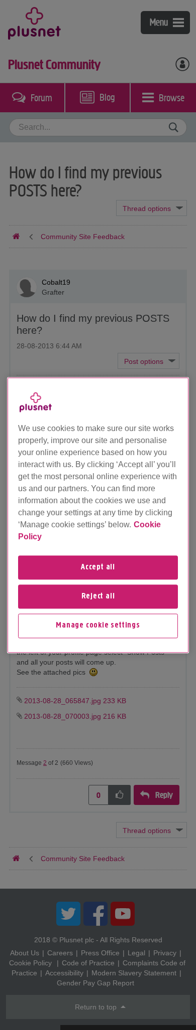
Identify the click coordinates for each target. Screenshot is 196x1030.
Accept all (98, 567)
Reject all (98, 596)
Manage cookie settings (98, 626)
